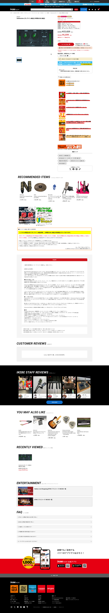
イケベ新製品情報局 (55, 599)
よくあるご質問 (13, 601)
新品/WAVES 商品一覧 (63, 160)
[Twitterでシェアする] (70, 169)
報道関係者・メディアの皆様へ (29, 601)
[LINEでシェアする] (77, 169)
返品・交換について (13, 599)
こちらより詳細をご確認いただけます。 (38, 543)
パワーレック (61, 69)
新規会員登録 (96, 1)
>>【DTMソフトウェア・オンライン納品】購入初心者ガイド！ (78, 248)
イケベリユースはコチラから (34, 538)
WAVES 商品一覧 (62, 163)
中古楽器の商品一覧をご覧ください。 (55, 528)
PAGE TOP (55, 575)
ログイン (91, 1)
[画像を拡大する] (51, 54)
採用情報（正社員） (41, 601)
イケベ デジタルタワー (56, 601)
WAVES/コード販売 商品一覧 (64, 155)
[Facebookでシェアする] (73, 169)
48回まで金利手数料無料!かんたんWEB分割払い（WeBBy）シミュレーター (76, 47)
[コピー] (80, 169)
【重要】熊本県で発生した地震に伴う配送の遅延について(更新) (54, 6)
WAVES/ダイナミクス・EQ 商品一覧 (77, 160)
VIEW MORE (54, 402)
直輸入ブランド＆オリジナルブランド (72, 599)
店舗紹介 (39, 599)
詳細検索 (76, 9)
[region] (54, 460)
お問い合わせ (26, 599)
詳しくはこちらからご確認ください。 (76, 533)
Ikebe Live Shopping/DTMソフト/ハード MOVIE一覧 (50, 489)
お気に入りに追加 (63, 55)
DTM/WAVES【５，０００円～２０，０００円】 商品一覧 (69, 158)
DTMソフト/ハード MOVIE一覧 (43, 499)
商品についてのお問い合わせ (65, 77)
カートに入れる (65, 44)
